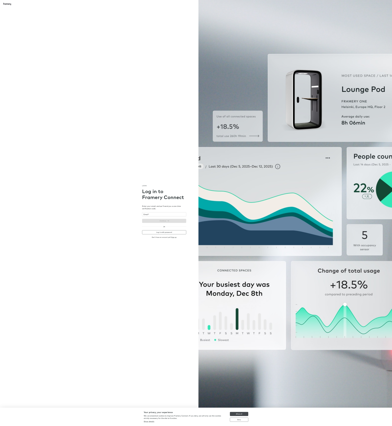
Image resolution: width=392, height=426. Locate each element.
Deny (239, 420)
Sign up (174, 237)
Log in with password (164, 232)
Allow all (239, 414)
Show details (149, 421)
